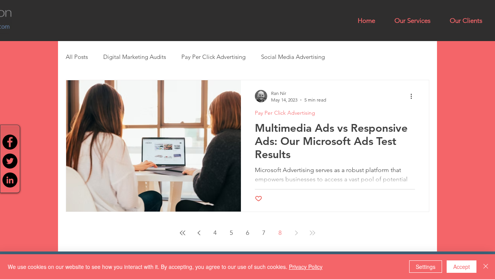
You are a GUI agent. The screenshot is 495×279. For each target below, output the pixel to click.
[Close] (485, 266)
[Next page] (296, 233)
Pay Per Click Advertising (213, 56)
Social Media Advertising (293, 56)
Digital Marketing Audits (134, 56)
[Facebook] (9, 142)
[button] (412, 20)
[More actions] (413, 96)
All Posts (77, 56)
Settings (425, 266)
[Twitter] (9, 161)
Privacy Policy (306, 266)
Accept (461, 266)
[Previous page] (199, 233)
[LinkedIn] (9, 180)
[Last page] (312, 233)
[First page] (182, 233)
